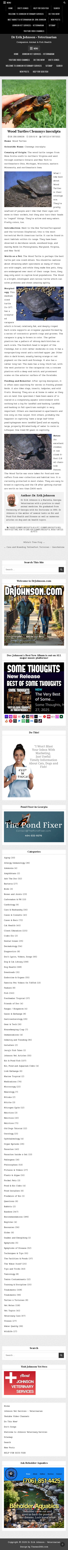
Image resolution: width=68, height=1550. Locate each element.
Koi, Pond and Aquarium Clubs (19, 1066)
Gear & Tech (10, 1024)
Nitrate (8, 1097)
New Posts (55, 19)
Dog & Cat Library (13, 961)
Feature (8, 987)
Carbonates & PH (13, 899)
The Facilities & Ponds (16, 1258)
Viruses (8, 1321)
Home (10, 8)
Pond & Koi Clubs (13, 1185)
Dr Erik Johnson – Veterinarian (34, 37)
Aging (7, 857)
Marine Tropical (12, 1076)
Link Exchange (11, 1071)
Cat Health (9, 925)
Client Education (13, 930)
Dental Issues (11, 941)
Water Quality (11, 1326)
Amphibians (10, 873)
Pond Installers (12, 1190)
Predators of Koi (12, 1196)
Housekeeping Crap (14, 1029)
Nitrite (8, 1102)
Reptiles (8, 1222)
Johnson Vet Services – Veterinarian (28, 25)
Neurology (9, 1092)
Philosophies (11, 1164)
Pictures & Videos (13, 1170)
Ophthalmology (12, 1138)
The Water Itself (13, 1263)
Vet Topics (9, 1310)
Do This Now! (54, 14)
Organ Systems (11, 1144)
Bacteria (8, 883)
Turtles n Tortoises (51, 136)
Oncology (8, 1133)
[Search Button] (64, 2)
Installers (9, 1045)
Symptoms (9, 1243)
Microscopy (10, 1086)
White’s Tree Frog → (34, 542)
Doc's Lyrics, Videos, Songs (18, 956)
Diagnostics (10, 951)
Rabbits (8, 1206)
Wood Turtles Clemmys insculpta (34, 131)
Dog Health (10, 967)
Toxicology (9, 1274)
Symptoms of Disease (15, 1248)
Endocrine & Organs (14, 977)
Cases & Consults (13, 915)
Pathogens (9, 1159)
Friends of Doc (11, 1003)
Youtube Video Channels (34, 31)
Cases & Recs (11, 920)
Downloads (9, 972)
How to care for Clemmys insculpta (34, 529)
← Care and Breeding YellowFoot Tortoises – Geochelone (34, 547)
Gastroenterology (13, 1019)
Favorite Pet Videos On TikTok (20, 982)
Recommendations (13, 1216)
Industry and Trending (15, 1040)
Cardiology (9, 904)
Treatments (10, 1289)
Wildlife (8, 1331)
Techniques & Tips (14, 1253)
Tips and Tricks (12, 1269)
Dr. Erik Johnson (17, 137)
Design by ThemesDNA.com (34, 1546)
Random (8, 1211)
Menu (9, 2)
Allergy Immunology (14, 863)
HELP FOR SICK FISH (41, 8)
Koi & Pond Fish (12, 1060)
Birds (6, 889)
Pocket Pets (10, 1180)
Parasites (9, 1149)
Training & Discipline (15, 1284)
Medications (10, 1081)
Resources (9, 1227)
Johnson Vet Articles (15, 1055)
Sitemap (52, 25)
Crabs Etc (9, 935)
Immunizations (11, 1034)
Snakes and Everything (15, 1237)
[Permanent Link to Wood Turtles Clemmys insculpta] (34, 104)
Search (57, 8)
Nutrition (9, 1112)
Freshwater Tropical (14, 998)
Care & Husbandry (13, 909)
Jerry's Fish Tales (13, 1050)
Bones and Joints (13, 894)
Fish (6, 993)
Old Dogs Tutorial (13, 1128)
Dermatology (10, 946)
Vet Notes (9, 1305)
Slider (7, 1232)
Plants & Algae (12, 1175)
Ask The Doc (10, 878)
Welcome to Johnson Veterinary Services (26, 14)
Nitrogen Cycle (12, 1107)
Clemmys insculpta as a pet (28, 527)
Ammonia (8, 868)
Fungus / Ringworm (14, 1008)
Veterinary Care (12, 1316)
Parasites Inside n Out (16, 1154)
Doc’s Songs (23, 8)
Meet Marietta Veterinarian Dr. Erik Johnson (27, 19)
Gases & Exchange (13, 1014)
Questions (9, 1201)
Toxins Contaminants (15, 1279)
